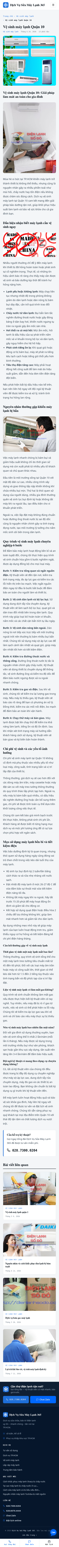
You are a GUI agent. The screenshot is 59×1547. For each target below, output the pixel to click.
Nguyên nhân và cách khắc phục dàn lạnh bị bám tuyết (28, 1265)
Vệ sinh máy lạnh (25, 16)
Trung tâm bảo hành (12, 1469)
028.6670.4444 (13, 1510)
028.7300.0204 (23, 1150)
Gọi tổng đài (10, 1544)
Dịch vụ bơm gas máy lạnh (17, 1318)
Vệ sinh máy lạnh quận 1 (16, 1212)
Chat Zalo (45, 1399)
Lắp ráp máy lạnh (11, 1465)
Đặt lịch (49, 1544)
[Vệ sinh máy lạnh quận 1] (29, 1188)
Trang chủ (8, 16)
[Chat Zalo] (53, 1533)
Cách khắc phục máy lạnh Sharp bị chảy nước (24, 1481)
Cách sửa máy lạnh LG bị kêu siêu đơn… (21, 1490)
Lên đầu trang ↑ (29, 1535)
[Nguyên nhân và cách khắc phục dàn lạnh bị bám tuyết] (29, 1239)
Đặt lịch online (13, 1520)
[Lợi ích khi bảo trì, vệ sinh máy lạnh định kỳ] (29, 1345)
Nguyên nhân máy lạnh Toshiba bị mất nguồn (24, 1494)
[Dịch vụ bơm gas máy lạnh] (29, 1294)
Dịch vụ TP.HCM (10, 1455)
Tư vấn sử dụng (10, 1450)
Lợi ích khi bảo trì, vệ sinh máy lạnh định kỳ (25, 1369)
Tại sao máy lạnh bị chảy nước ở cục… (20, 1485)
